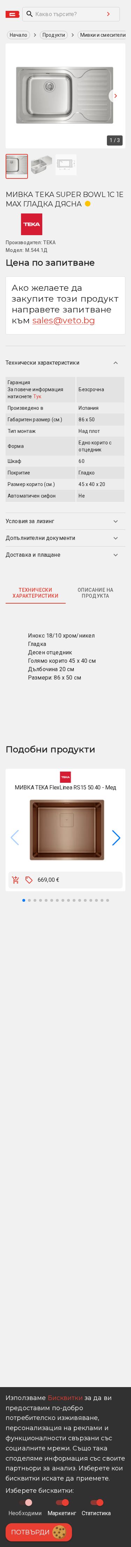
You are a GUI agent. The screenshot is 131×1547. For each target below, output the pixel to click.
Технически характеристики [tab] (35, 593)
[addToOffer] (29, 880)
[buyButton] (16, 880)
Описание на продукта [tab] (95, 593)
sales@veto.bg (63, 320)
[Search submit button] (108, 14)
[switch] (65, 1502)
